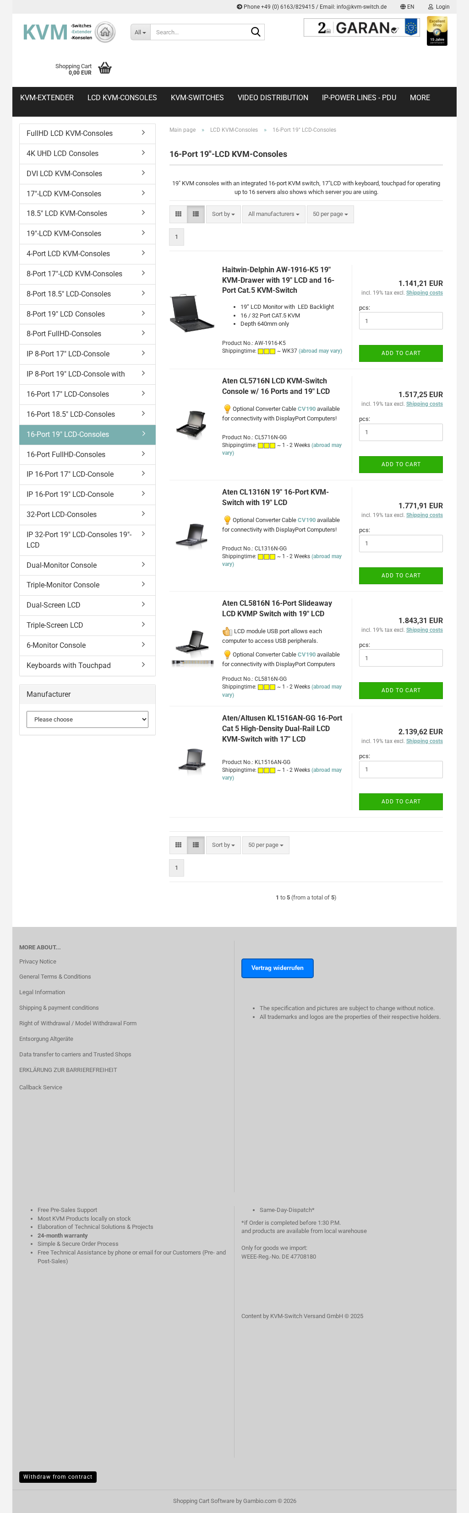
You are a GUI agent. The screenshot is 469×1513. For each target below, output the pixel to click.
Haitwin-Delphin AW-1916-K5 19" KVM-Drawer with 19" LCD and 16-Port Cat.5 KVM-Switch (278, 280)
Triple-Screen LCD (55, 625)
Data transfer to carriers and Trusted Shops (75, 1054)
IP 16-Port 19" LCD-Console (70, 494)
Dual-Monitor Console (62, 565)
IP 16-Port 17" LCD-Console (70, 474)
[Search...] (256, 32)
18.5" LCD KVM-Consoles (67, 213)
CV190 (307, 408)
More (420, 97)
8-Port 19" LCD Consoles (66, 314)
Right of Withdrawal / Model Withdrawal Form (77, 1023)
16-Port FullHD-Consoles (66, 454)
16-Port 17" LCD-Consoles (68, 394)
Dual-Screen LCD (54, 605)
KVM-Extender (47, 97)
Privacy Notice (37, 961)
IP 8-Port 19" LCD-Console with (76, 374)
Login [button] (441, 7)
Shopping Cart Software (203, 1500)
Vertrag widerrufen (277, 967)
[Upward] (444, 1510)
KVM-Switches (197, 97)
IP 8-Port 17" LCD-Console (68, 354)
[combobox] (223, 214)
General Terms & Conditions (55, 976)
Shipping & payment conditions (59, 1007)
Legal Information (42, 992)
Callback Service (40, 1087)
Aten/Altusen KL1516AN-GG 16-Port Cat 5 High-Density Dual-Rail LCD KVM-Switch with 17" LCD (282, 728)
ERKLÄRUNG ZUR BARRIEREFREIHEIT (68, 1069)
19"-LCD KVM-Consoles (64, 233)
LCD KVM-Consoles (122, 97)
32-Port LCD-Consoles (62, 514)
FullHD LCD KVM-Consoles (70, 133)
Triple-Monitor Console (63, 585)
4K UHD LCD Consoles (62, 153)
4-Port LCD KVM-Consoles (68, 253)
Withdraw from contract (58, 1477)
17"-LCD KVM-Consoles (64, 193)
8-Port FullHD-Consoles (64, 333)
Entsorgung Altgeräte (46, 1038)
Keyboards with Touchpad (69, 665)
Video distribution (273, 97)
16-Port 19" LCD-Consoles (68, 434)
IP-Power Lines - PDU (359, 97)
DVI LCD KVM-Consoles (64, 173)
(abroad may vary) (320, 351)
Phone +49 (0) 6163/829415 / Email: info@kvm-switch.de (314, 7)
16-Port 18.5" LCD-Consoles (71, 414)
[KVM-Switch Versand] (68, 32)
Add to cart (401, 353)
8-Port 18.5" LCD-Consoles (69, 294)
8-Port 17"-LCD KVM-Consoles (74, 273)
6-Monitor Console (56, 645)
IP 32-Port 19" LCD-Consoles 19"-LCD (79, 539)
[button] (407, 7)
